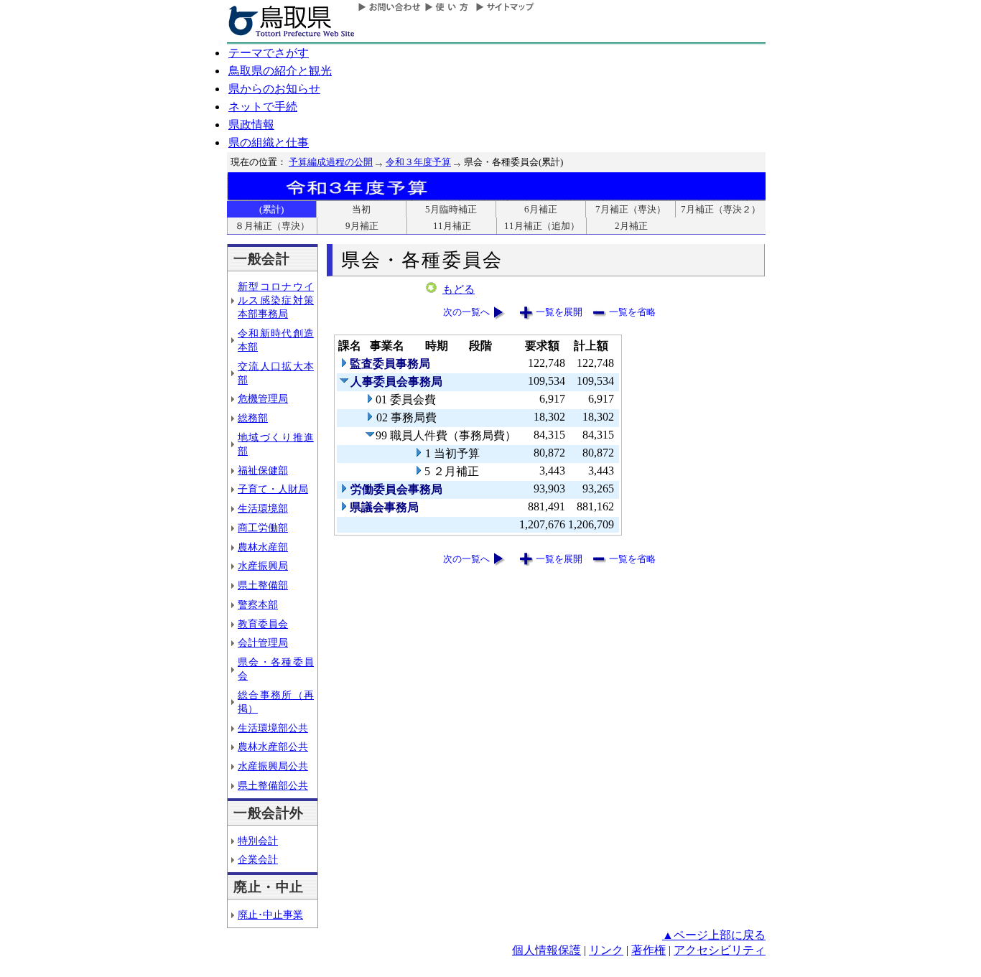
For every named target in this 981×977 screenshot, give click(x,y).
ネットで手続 (262, 106)
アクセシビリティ (720, 950)
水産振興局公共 (273, 766)
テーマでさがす (268, 53)
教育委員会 (263, 624)
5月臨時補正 (451, 209)
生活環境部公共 (273, 728)
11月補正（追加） (542, 225)
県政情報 (251, 124)
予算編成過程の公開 (331, 161)
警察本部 (258, 604)
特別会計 (258, 840)
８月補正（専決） (272, 225)
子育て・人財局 (273, 489)
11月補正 (452, 225)
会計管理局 (263, 642)
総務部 (253, 418)
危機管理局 (263, 398)
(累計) (271, 209)
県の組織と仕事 (268, 142)
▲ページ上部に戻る (714, 935)
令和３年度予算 (418, 161)
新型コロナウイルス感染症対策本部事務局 (276, 300)
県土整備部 (263, 585)
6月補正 (540, 209)
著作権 (648, 950)
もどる (458, 289)
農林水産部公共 (273, 746)
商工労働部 (263, 527)
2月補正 (631, 225)
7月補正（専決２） (721, 209)
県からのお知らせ (274, 89)
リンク (606, 950)
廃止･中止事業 (270, 914)
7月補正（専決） (630, 209)
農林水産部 (263, 547)
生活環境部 (263, 508)
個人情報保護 (546, 950)
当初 (361, 209)
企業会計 (258, 859)
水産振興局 (263, 565)
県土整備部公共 (273, 785)
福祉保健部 (263, 470)
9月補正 (361, 225)
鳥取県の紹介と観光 (280, 71)
